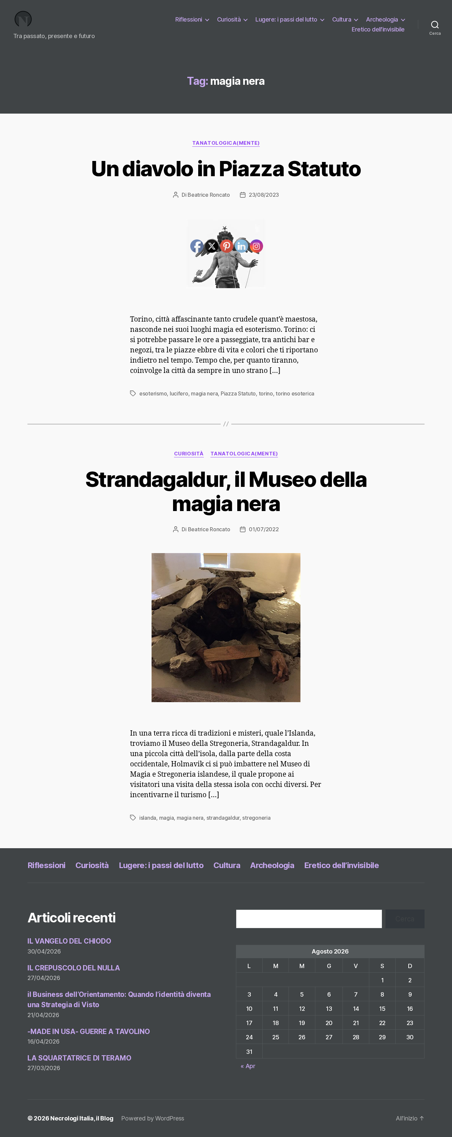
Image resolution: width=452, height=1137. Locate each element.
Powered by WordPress (152, 1118)
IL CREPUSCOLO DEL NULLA (73, 968)
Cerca (405, 919)
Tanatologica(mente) (226, 143)
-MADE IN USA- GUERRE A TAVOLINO (88, 1031)
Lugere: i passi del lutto (286, 19)
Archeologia (382, 19)
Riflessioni (188, 19)
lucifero (179, 393)
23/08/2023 (264, 194)
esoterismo (153, 393)
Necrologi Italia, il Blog (81, 1118)
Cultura (341, 19)
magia (166, 817)
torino (266, 393)
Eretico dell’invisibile (378, 29)
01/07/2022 (264, 529)
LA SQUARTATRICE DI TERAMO (79, 1058)
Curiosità (229, 19)
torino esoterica (295, 393)
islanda (147, 817)
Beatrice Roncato (209, 194)
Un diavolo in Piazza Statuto (226, 168)
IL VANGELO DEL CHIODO (69, 941)
